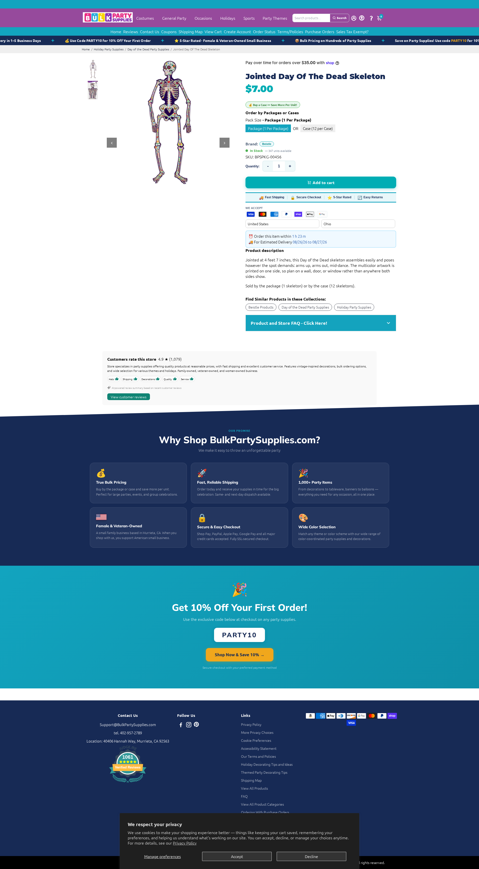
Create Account (237, 31)
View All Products (254, 788)
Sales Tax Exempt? (352, 31)
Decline (311, 856)
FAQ (244, 796)
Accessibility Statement (258, 748)
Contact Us (149, 31)
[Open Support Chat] (371, 17)
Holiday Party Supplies (108, 49)
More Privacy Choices (257, 732)
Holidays (227, 18)
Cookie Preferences (256, 740)
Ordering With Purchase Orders (265, 812)
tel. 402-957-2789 (128, 732)
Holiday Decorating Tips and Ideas (267, 764)
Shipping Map (191, 31)
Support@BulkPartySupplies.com (128, 724)
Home (116, 31)
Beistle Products (260, 307)
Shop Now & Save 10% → (239, 654)
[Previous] (112, 143)
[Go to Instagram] (189, 725)
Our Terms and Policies (258, 756)
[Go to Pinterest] (196, 725)
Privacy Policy (185, 843)
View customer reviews (128, 396)
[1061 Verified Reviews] (127, 783)
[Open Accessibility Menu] (361, 17)
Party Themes (275, 18)
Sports (249, 18)
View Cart (213, 31)
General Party (174, 18)
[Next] (225, 143)
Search (342, 18)
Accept (237, 856)
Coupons (169, 31)
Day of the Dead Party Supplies (148, 49)
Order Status (264, 31)
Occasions (203, 18)
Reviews (130, 31)
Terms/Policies (290, 31)
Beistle (266, 143)
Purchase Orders (319, 31)
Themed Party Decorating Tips (264, 772)
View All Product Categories (262, 804)
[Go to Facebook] (181, 725)
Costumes (145, 18)
